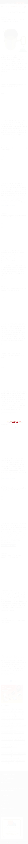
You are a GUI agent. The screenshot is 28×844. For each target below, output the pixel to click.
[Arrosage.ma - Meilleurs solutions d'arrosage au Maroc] (14, 422)
